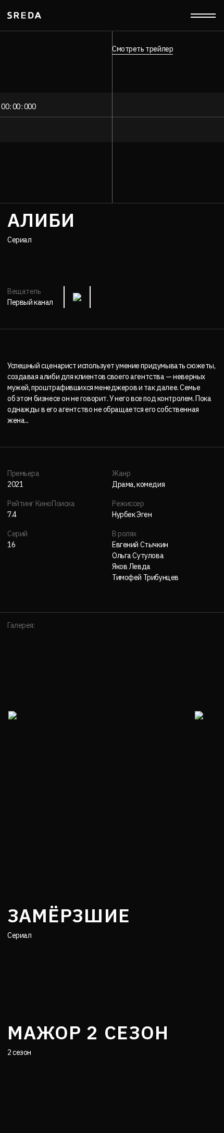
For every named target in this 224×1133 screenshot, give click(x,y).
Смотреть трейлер (142, 49)
